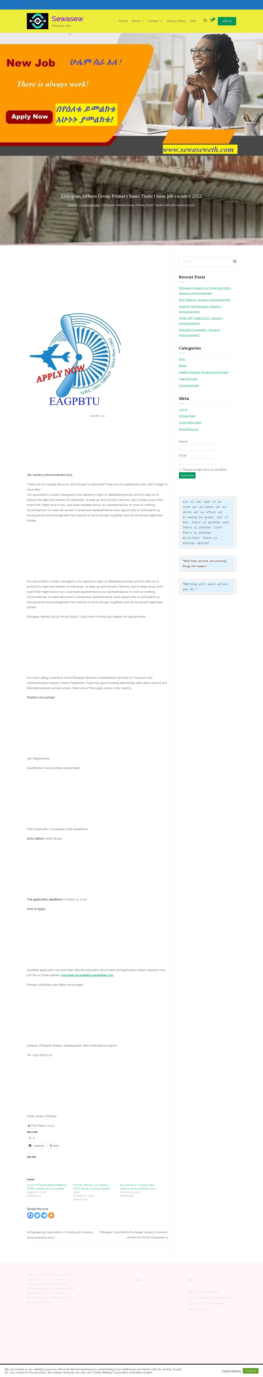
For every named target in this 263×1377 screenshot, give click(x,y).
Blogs (183, 365)
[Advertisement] (97, 285)
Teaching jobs (188, 379)
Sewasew (67, 18)
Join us (227, 21)
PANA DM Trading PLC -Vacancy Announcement (201, 320)
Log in (183, 409)
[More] (51, 1215)
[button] (142, 21)
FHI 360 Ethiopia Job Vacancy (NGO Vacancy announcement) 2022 (91, 1189)
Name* (183, 441)
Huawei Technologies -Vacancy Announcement (200, 309)
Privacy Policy (176, 21)
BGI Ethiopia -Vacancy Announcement (204, 300)
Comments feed (190, 422)
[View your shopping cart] (211, 21)
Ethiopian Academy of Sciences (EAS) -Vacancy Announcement (205, 290)
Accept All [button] (250, 1370)
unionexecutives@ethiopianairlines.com (87, 975)
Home (123, 21)
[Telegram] (44, 1215)
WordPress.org (189, 429)
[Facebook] (30, 1215)
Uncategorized (189, 385)
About (136, 21)
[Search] (233, 261)
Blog (182, 359)
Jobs (193, 21)
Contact (153, 21)
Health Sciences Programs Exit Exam (203, 372)
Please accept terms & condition (204, 469)
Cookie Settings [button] (231, 1370)
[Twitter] (37, 1215)
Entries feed (187, 416)
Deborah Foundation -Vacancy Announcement (199, 332)
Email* (183, 455)
